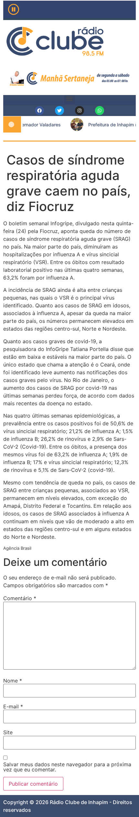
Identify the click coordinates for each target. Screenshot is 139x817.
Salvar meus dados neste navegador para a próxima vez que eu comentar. (67, 767)
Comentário (19, 598)
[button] (69, 98)
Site (8, 732)
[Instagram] (79, 110)
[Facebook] (39, 110)
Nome (12, 680)
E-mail (13, 706)
